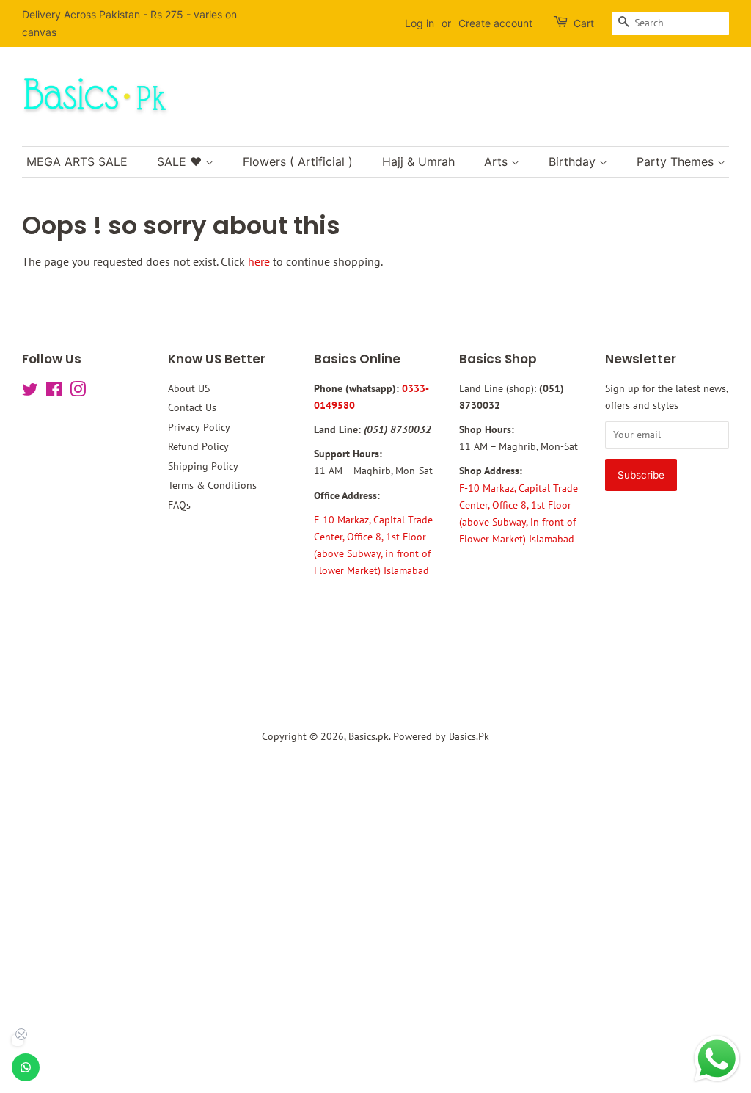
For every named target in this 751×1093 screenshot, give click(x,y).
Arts (497, 161)
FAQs (179, 505)
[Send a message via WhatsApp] (717, 1059)
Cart (584, 23)
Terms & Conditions (212, 485)
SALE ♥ (181, 161)
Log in (419, 23)
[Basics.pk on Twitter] (30, 392)
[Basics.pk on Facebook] (53, 392)
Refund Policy (198, 446)
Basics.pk (368, 736)
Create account (495, 23)
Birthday (574, 161)
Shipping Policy (203, 466)
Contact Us (192, 407)
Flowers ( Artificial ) (298, 161)
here (259, 261)
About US (189, 388)
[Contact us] (26, 1067)
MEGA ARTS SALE (77, 161)
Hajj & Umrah (418, 161)
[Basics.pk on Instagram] (78, 392)
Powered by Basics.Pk (441, 736)
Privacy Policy (199, 427)
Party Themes (677, 161)
